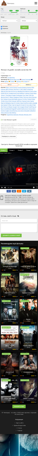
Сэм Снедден (21, 107)
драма (6, 81)
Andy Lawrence (5, 112)
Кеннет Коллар (17, 87)
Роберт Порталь (23, 97)
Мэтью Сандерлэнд (10, 93)
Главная (19, 430)
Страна (22, 17)
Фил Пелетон (4, 107)
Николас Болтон (12, 91)
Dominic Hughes (5, 111)
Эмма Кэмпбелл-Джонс (26, 103)
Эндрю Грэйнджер (17, 95)
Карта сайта (19, 423)
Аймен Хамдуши (14, 97)
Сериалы (5, 28)
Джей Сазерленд (28, 89)
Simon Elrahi (8, 101)
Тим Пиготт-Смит (18, 89)
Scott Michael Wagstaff (10, 109)
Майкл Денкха (18, 99)
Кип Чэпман (4, 99)
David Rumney (14, 111)
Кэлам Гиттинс (25, 105)
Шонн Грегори (33, 97)
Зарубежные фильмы (13, 114)
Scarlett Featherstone (22, 109)
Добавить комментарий (11, 235)
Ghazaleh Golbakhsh (30, 111)
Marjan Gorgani (13, 107)
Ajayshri (18, 105)
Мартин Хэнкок (29, 91)
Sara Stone (21, 111)
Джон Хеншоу (9, 89)
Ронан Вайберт (20, 93)
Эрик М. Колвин (15, 103)
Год (2, 9)
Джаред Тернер (26, 87)
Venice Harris (32, 109)
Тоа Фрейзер (11, 77)
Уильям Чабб (15, 101)
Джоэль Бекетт (5, 97)
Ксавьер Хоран (29, 93)
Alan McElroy (12, 112)
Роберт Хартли (12, 105)
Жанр (2, 17)
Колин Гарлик (30, 101)
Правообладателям (20, 425)
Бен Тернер (23, 101)
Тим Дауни (9, 95)
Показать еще (19, 406)
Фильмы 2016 (27, 114)
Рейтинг (22, 9)
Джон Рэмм (32, 105)
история (25, 81)
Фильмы (5, 26)
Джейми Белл (21, 91)
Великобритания (15, 79)
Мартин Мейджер (6, 103)
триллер (18, 81)
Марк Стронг (9, 87)
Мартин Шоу (4, 91)
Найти (24, 27)
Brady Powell (28, 107)
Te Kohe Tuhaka (27, 99)
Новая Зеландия (26, 79)
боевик (12, 81)
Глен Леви (25, 95)
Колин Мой (11, 99)
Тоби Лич (31, 95)
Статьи (19, 428)
